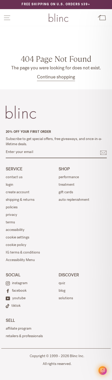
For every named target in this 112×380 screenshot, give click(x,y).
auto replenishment (74, 200)
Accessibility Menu (20, 260)
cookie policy (16, 245)
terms (10, 222)
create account (17, 192)
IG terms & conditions (23, 253)
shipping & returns (20, 200)
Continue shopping (56, 77)
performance (69, 177)
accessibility (15, 230)
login (9, 185)
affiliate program (19, 329)
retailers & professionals (24, 336)
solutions (66, 298)
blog (62, 291)
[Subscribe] (103, 153)
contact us (14, 177)
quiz (62, 283)
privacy (11, 215)
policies (11, 207)
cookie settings (17, 237)
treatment (66, 185)
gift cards (66, 192)
